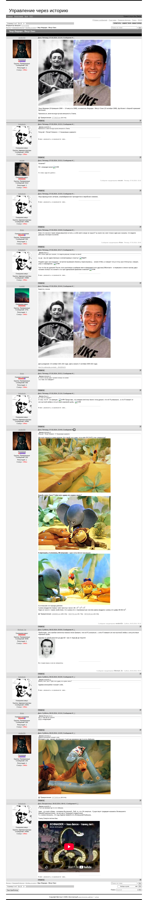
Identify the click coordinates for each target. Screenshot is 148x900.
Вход (26, 16)
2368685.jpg (56, 614)
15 (77, 803)
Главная (10, 16)
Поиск (134, 20)
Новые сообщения (100, 20)
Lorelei (22, 286)
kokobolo (22, 124)
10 (74, 430)
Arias (22, 230)
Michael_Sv (22, 630)
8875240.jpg (88, 614)
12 (74, 677)
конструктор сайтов (85, 897)
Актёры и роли (31, 27)
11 (74, 630)
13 (74, 713)
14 (74, 733)
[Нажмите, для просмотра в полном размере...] (74, 105)
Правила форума (124, 20)
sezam (22, 160)
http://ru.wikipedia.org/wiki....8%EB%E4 (52, 367)
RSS (31, 16)
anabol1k (21, 38)
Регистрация (18, 16)
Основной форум (18, 27)
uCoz (97, 897)
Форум (8, 27)
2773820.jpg (56, 117)
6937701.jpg (73, 614)
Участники (112, 20)
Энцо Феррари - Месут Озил (46, 27)
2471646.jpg (56, 797)
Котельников (25, 25)
